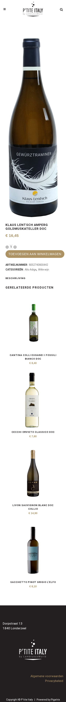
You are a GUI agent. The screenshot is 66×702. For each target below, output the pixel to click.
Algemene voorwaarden (46, 676)
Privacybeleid (54, 681)
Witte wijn (43, 269)
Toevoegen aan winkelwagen (34, 254)
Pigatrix (55, 699)
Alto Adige (30, 269)
